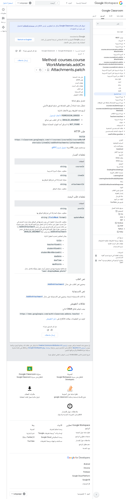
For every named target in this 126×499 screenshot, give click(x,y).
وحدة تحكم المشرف (56, 429)
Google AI (86, 480)
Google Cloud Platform (81, 476)
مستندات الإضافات (28, 26)
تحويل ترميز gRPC (59, 147)
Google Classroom (112, 10)
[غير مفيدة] (16, 51)
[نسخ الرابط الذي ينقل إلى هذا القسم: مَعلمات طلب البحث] (65, 196)
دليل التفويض (51, 319)
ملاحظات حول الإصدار (83, 440)
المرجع (103, 16)
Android (87, 464)
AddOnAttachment (56, 284)
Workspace (111, 3)
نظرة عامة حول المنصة (83, 432)
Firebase (86, 472)
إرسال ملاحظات (23, 60)
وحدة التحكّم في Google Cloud (51, 437)
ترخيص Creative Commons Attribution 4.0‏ (53, 345)
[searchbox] (109, 24)
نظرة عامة (120, 16)
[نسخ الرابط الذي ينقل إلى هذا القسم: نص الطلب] (73, 279)
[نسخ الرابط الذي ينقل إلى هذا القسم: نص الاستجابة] (69, 291)
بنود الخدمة (86, 448)
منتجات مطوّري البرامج (82, 436)
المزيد (70, 3)
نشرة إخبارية (30, 433)
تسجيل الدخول (8, 3)
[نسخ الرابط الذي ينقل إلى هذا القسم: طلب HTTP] (71, 131)
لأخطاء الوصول (55, 115)
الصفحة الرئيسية (81, 3)
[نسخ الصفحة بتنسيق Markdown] (40, 70)
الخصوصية (81, 494)
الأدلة (110, 16)
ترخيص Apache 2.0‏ (79, 348)
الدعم (94, 16)
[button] (110, 40)
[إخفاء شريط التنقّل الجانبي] (96, 494)
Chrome (87, 468)
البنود (88, 494)
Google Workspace (65, 51)
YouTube (30, 441)
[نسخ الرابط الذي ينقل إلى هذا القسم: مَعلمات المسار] (70, 154)
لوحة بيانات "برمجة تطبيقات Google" (50, 433)
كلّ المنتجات (86, 484)
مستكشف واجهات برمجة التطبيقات (51, 441)
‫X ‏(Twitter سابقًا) (28, 437)
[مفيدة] (20, 51)
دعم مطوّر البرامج (84, 444)
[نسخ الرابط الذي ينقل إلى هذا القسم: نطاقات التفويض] (67, 303)
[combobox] (47, 3)
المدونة (32, 429)
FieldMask (53, 217)
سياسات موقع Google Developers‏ (39, 348)
